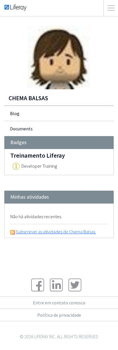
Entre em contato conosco (59, 302)
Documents (21, 129)
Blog (14, 113)
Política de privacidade (59, 315)
